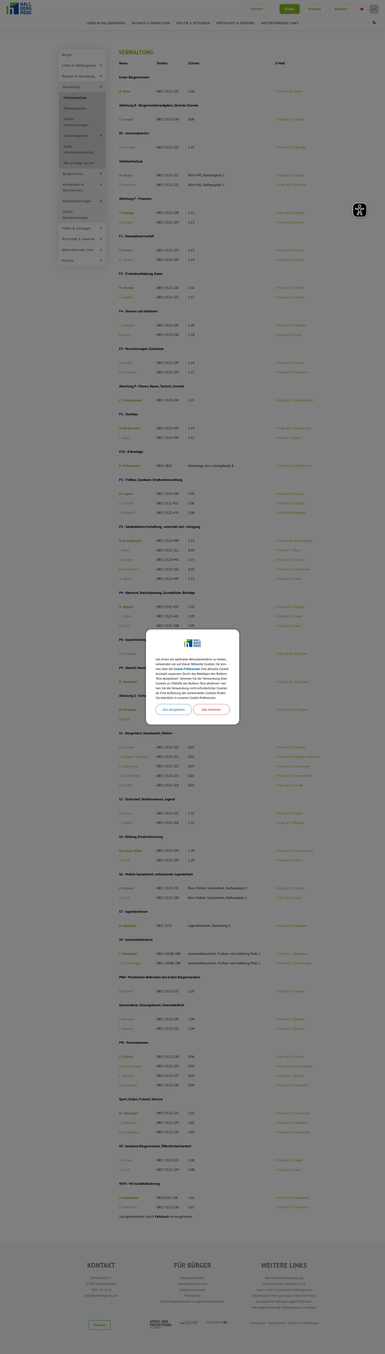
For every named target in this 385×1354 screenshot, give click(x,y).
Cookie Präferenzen (187, 669)
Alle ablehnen (211, 709)
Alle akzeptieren (174, 709)
